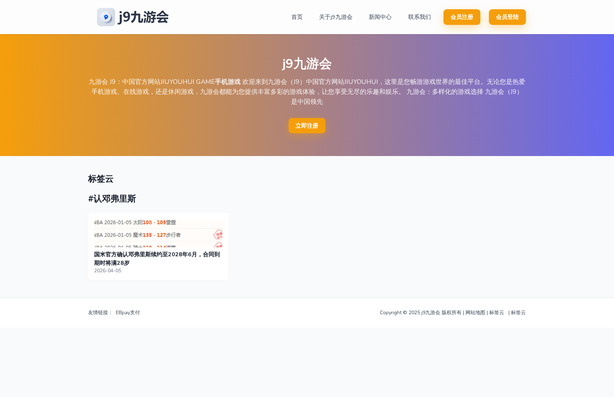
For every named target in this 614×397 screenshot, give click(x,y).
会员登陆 (507, 17)
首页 (297, 17)
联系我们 (419, 17)
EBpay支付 (128, 312)
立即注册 (307, 126)
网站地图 (475, 312)
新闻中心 (380, 17)
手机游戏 (228, 81)
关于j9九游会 (335, 17)
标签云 (496, 312)
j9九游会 (430, 312)
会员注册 (462, 17)
